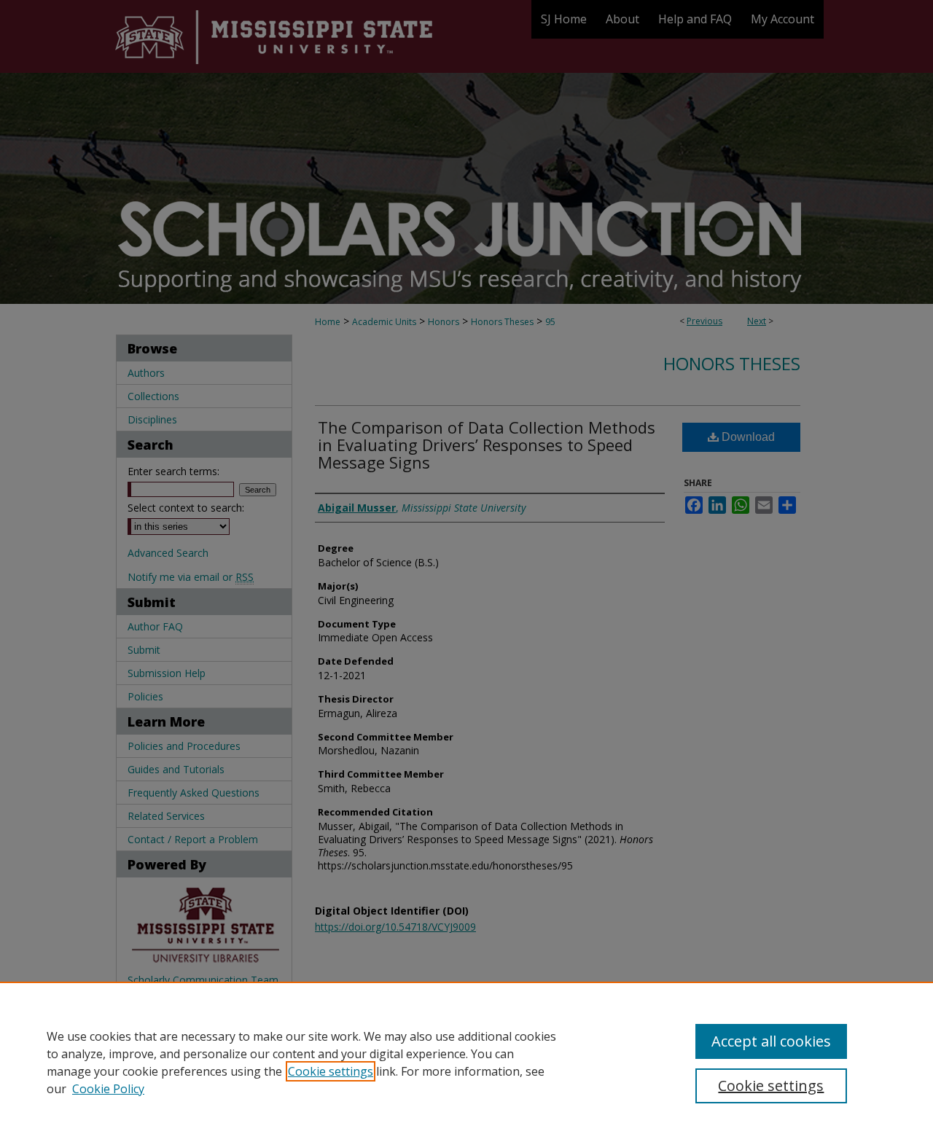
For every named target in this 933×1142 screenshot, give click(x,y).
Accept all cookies (771, 1041)
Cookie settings (330, 1071)
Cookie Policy (108, 1089)
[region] (466, 1062)
